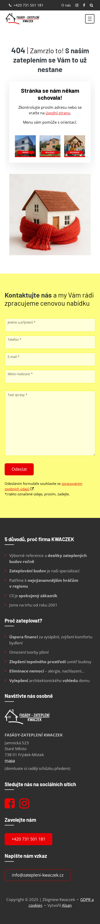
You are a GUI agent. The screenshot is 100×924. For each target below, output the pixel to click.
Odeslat (19, 469)
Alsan (67, 905)
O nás (66, 5)
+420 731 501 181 (28, 5)
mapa (10, 760)
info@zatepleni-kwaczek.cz (37, 875)
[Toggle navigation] (89, 18)
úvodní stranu (58, 113)
